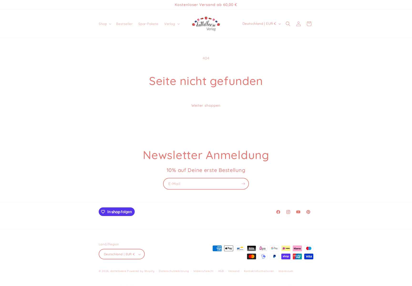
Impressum (285, 271)
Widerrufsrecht (203, 271)
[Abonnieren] (243, 184)
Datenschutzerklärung (174, 271)
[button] (104, 24)
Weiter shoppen (206, 105)
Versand (233, 271)
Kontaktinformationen (259, 271)
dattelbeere (118, 271)
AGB (221, 271)
